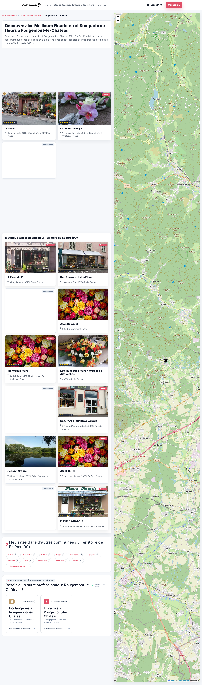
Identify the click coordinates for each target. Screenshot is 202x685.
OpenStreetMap (184, 681)
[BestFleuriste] (31, 5)
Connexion (174, 4)
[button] (166, 361)
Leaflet (172, 681)
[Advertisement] (56, 69)
